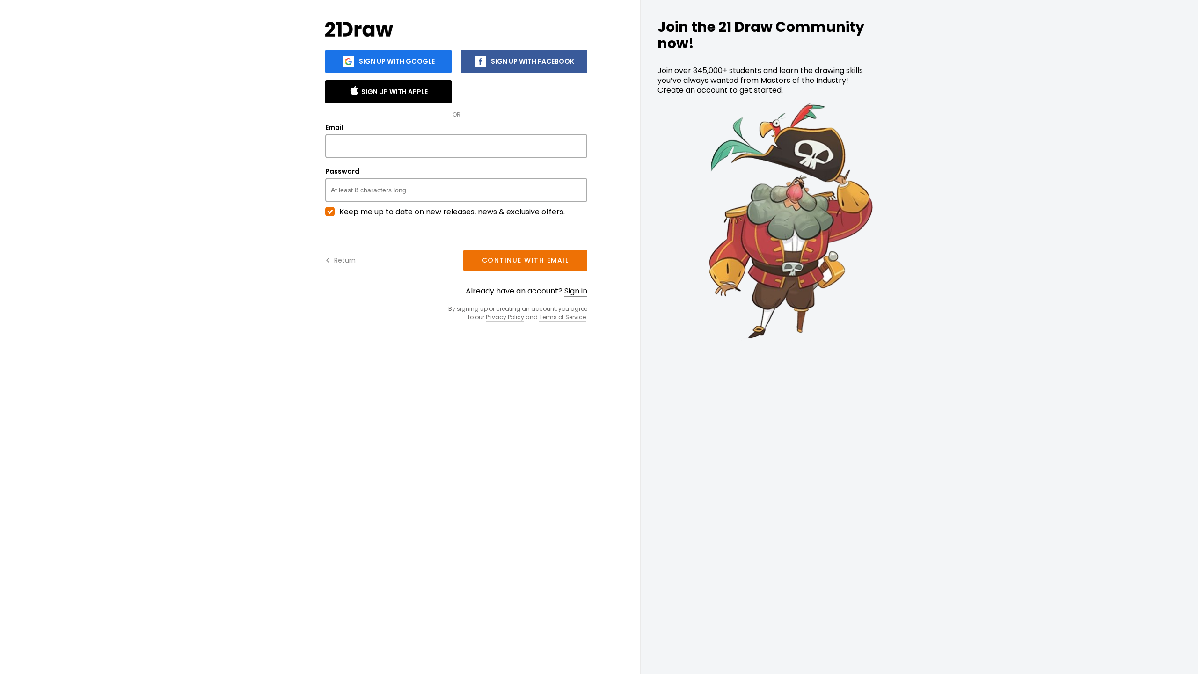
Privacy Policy (505, 317)
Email (334, 128)
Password (342, 172)
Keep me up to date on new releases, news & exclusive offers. (452, 212)
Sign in (575, 291)
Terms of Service (562, 317)
